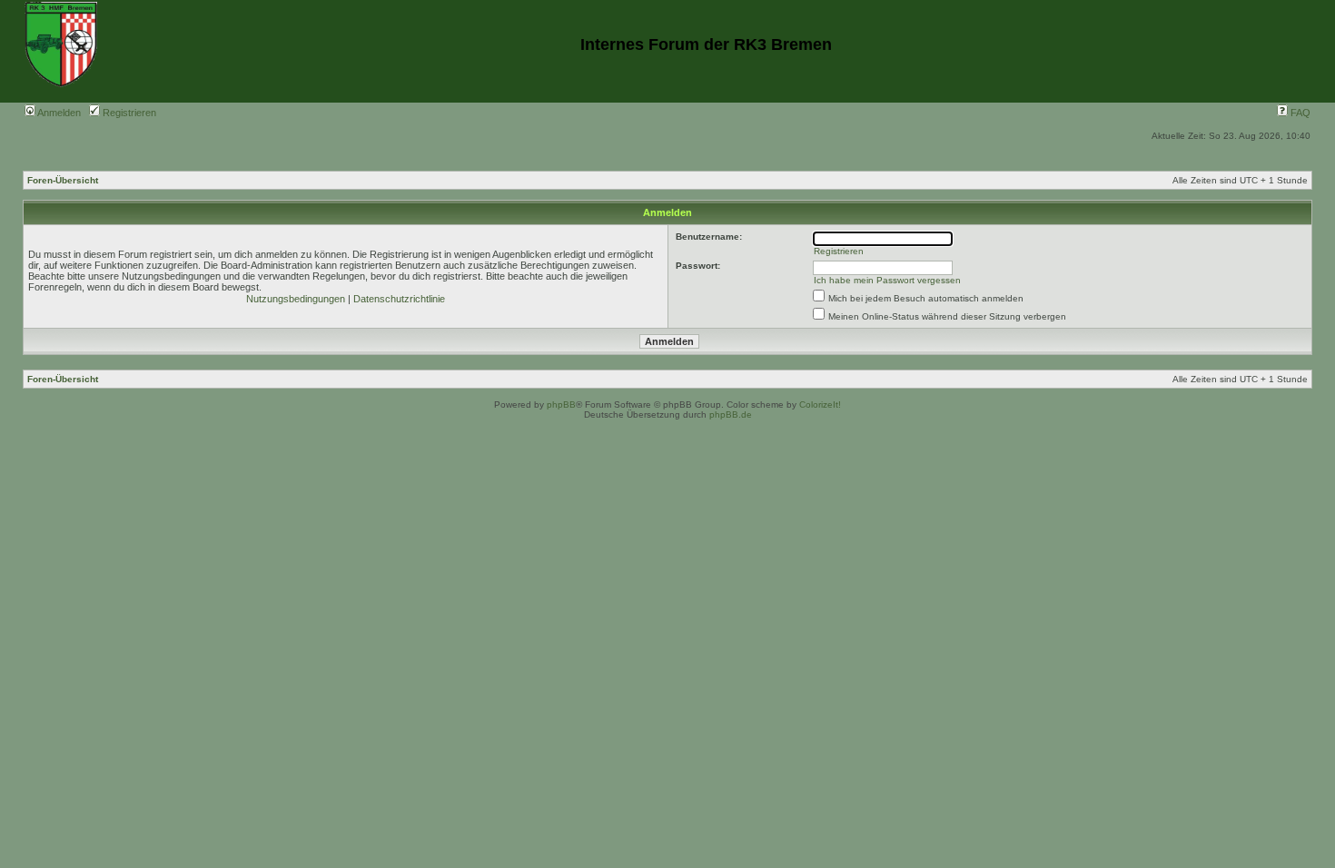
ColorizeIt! (820, 404)
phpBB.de (730, 414)
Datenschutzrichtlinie (399, 298)
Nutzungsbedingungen (295, 298)
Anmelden (58, 112)
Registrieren (128, 112)
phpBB (561, 404)
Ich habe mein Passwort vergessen (887, 280)
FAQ (1299, 112)
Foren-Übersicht (62, 180)
